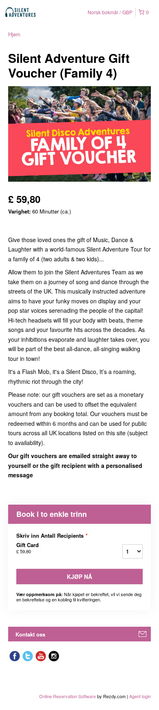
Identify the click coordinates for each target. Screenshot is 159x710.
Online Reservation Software (67, 696)
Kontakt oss (30, 634)
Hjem (14, 34)
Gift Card (27, 547)
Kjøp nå (79, 576)
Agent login (140, 696)
